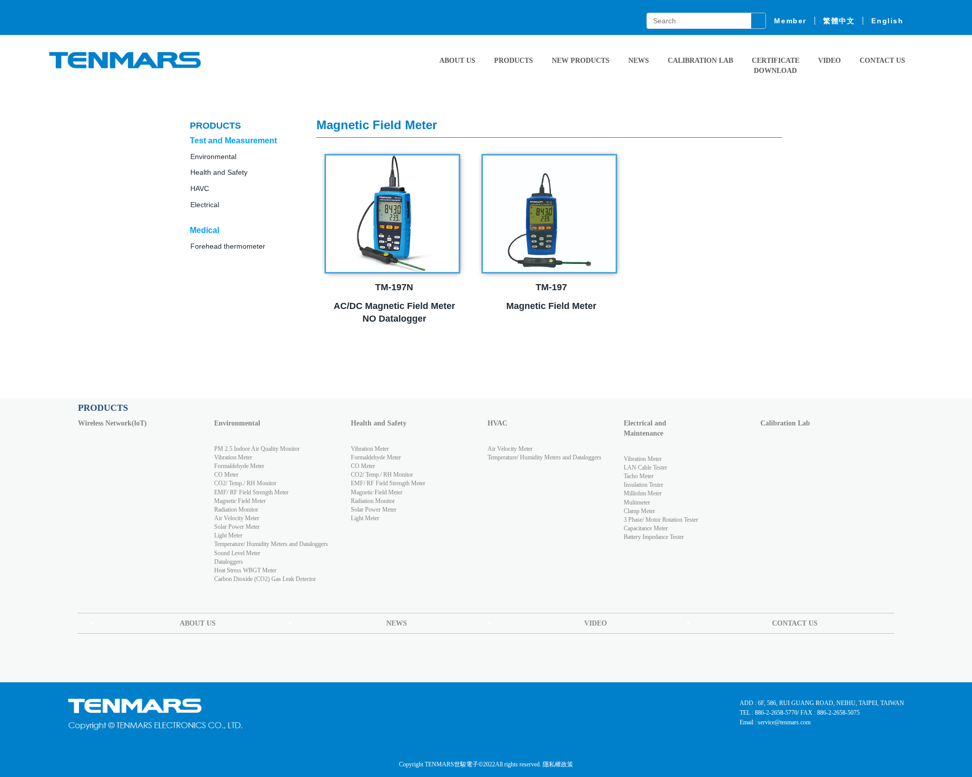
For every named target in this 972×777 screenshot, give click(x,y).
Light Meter (228, 535)
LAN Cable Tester (645, 467)
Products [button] (513, 60)
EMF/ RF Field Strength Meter (251, 492)
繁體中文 (839, 21)
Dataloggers (228, 561)
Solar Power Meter (237, 526)
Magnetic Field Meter (240, 500)
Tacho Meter (639, 476)
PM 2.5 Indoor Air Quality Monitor (257, 448)
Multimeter (637, 502)
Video (829, 60)
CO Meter (226, 474)
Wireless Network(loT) (112, 423)
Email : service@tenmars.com (775, 722)
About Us (457, 60)
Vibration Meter (233, 457)
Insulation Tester (643, 484)
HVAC (497, 423)
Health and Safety (219, 172)
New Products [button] (581, 60)
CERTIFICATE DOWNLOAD (775, 65)
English (887, 21)
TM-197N (394, 287)
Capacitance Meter (646, 528)
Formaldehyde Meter (239, 466)
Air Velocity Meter (236, 518)
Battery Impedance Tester (654, 536)
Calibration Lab (700, 60)
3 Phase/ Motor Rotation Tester (661, 519)
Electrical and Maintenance (645, 428)
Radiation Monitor (236, 509)
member (790, 21)
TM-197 (551, 287)
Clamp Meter (639, 511)
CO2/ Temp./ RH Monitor (245, 483)
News (638, 60)
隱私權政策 (558, 764)
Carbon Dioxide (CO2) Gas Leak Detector (265, 578)
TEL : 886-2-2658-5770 (768, 712)
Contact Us (882, 60)
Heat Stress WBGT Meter (245, 570)
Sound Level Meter (237, 553)
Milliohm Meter (643, 493)
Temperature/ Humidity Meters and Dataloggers (271, 544)
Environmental (237, 423)
